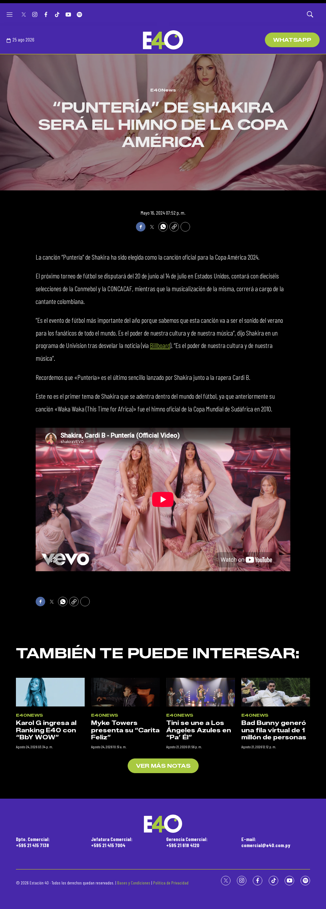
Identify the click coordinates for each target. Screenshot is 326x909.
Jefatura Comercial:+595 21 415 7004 (111, 842)
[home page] (163, 39)
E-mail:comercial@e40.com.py (265, 842)
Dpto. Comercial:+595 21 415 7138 (33, 842)
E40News (163, 89)
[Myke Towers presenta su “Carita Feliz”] (125, 692)
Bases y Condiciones (133, 882)
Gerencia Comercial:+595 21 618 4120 (187, 842)
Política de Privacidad (170, 882)
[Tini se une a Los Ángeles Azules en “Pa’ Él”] (200, 692)
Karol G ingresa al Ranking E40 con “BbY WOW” (46, 730)
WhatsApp (292, 40)
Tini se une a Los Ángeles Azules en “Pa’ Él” (198, 730)
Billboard (160, 345)
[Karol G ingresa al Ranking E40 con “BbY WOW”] (50, 692)
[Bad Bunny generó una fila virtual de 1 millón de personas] (275, 692)
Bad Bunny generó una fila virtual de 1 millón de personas (273, 730)
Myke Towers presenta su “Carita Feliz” (125, 730)
